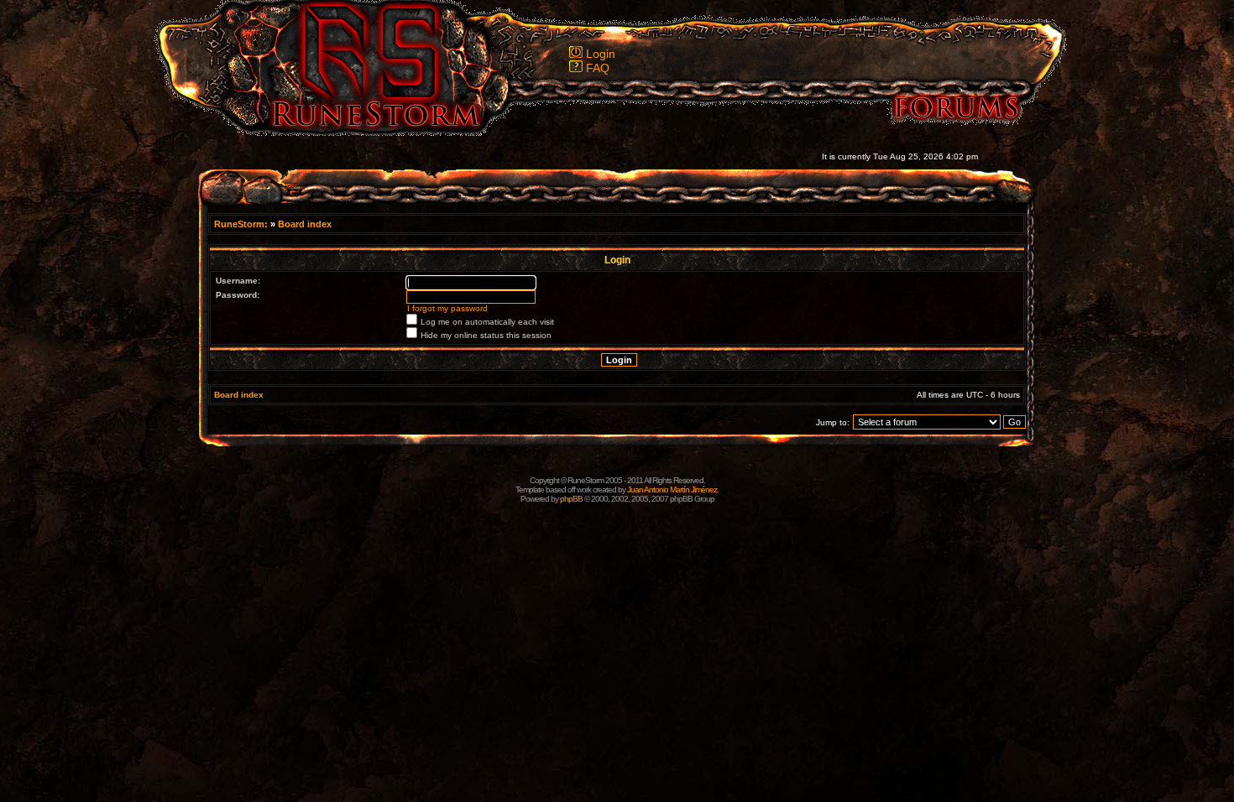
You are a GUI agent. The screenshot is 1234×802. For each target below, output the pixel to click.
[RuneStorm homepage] (366, 131)
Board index (305, 224)
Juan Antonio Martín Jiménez (672, 489)
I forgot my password (447, 308)
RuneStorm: (242, 224)
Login (600, 53)
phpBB (571, 498)
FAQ (597, 68)
